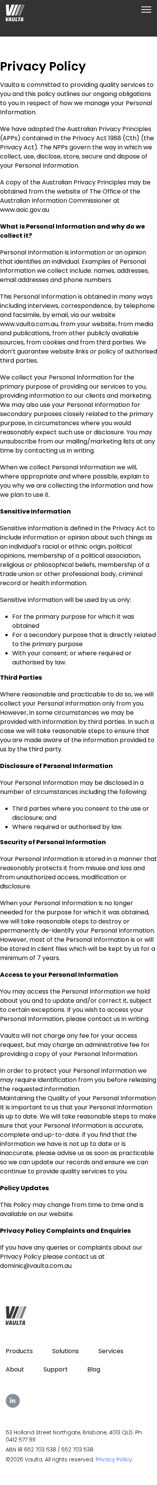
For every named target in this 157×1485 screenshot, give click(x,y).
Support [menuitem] (55, 1369)
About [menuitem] (15, 1369)
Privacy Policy (114, 1459)
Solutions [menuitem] (65, 1351)
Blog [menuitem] (93, 1369)
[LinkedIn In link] (13, 1401)
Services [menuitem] (110, 1351)
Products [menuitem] (19, 1351)
